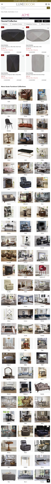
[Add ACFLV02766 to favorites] (48, 56)
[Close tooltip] (48, 476)
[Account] (46, 4)
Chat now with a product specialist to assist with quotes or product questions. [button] (38, 477)
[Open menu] (2, 4)
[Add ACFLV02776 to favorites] (23, 56)
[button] (49, 4)
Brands (5, 12)
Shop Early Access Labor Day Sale (25, 1)
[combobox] (24, 8)
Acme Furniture (11, 12)
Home (2, 12)
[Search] (48, 8)
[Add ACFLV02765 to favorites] (48, 28)
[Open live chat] (48, 480)
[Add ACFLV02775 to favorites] (23, 28)
